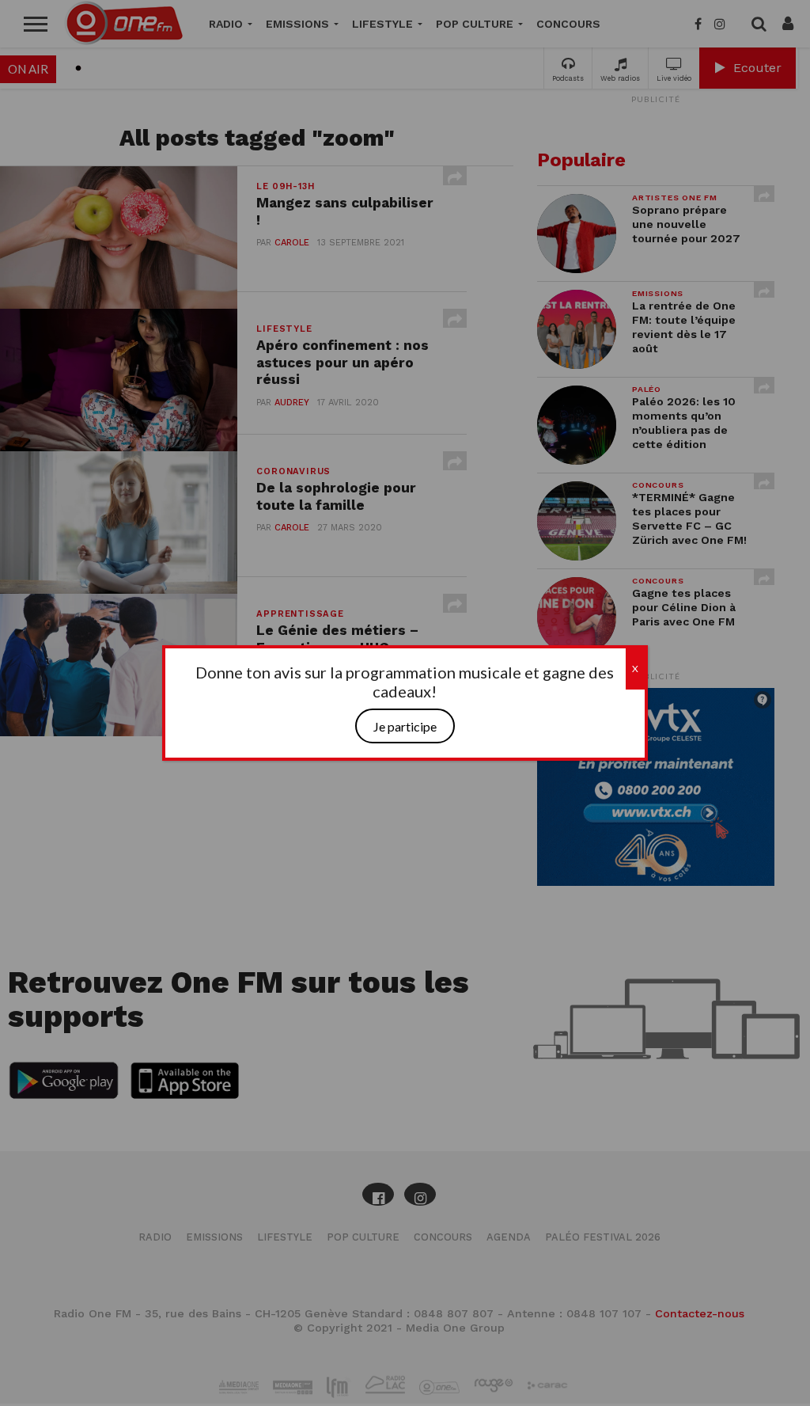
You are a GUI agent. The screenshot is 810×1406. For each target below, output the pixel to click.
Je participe (405, 726)
